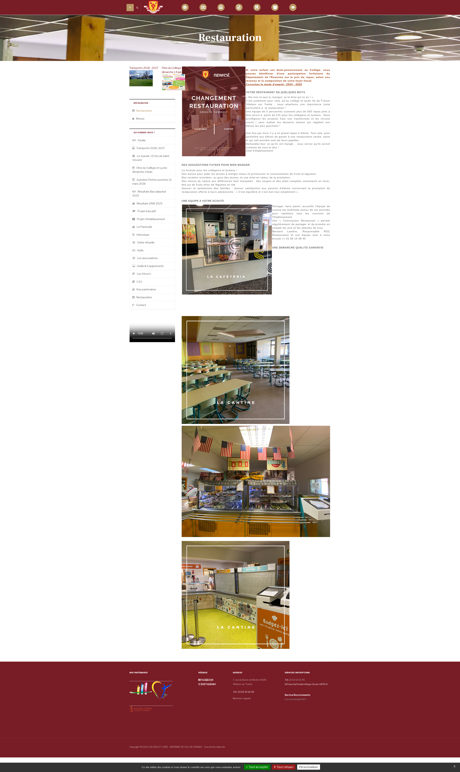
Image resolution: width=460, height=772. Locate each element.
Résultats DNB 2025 (149, 203)
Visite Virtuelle (292, 7)
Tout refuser (285, 767)
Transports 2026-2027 (150, 148)
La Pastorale (144, 227)
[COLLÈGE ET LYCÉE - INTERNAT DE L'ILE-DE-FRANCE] (153, 6)
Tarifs (203, 7)
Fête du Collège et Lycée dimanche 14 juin (149, 170)
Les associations (147, 258)
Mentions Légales (242, 698)
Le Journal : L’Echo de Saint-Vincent (151, 158)
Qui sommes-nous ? (185, 7)
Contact (141, 305)
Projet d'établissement (151, 219)
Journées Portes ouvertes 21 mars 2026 (152, 182)
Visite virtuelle (146, 242)
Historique (142, 234)
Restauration (257, 7)
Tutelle (141, 140)
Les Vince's (144, 273)
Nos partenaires (146, 289)
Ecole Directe (275, 7)
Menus (140, 118)
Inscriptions (239, 7)
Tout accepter (258, 767)
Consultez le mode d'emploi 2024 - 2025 (274, 84)
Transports (221, 7)
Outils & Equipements (150, 266)
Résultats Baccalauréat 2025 (149, 193)
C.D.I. (140, 281)
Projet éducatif (146, 211)
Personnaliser (308, 767)
